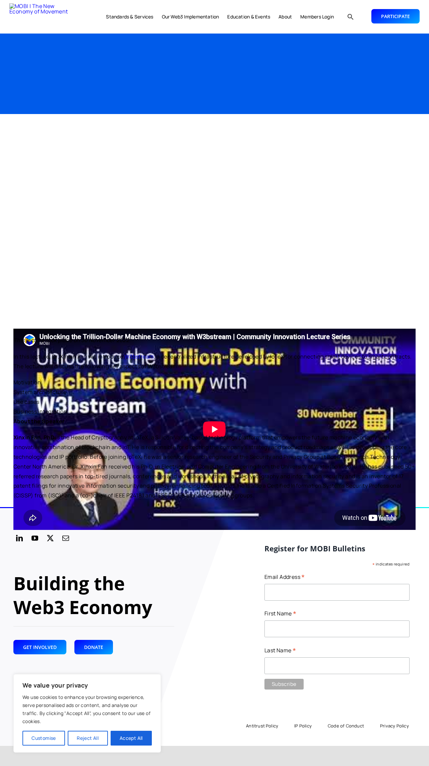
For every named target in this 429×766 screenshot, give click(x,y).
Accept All (131, 738)
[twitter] (50, 538)
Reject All (88, 738)
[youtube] (35, 538)
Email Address (284, 577)
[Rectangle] (42, 16)
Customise (44, 738)
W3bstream (139, 356)
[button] (350, 17)
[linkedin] (19, 538)
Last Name (280, 650)
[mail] (66, 538)
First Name (280, 613)
